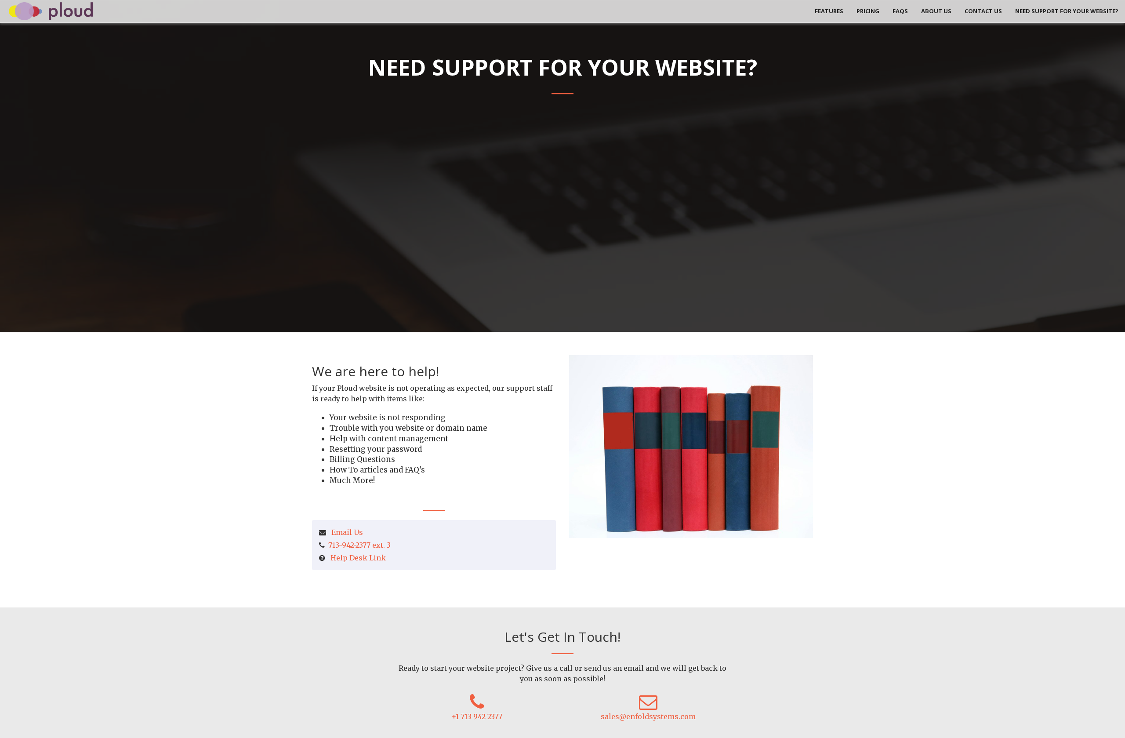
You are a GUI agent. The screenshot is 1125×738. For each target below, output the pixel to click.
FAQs (900, 11)
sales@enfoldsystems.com (648, 716)
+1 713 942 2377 (476, 716)
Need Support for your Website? (1066, 11)
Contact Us (983, 11)
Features (829, 11)
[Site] (51, 10)
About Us (936, 11)
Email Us (347, 532)
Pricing (867, 11)
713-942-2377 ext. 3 (359, 545)
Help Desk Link (358, 557)
